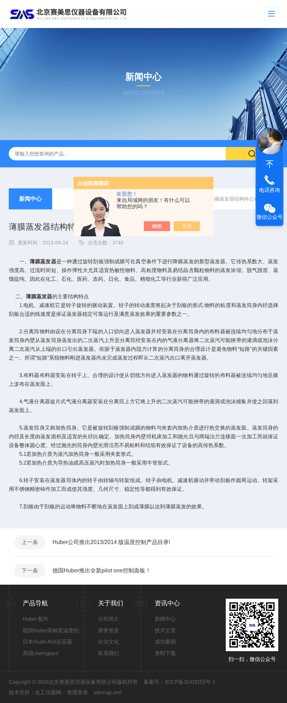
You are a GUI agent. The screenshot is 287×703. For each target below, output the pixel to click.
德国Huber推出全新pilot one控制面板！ (101, 570)
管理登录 (77, 692)
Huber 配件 (36, 619)
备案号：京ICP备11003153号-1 (179, 682)
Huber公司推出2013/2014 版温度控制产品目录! (111, 542)
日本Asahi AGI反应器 (47, 642)
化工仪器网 (48, 692)
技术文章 (165, 630)
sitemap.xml (107, 692)
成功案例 (165, 642)
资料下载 (165, 653)
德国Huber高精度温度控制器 (53, 630)
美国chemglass (40, 653)
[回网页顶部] (269, 164)
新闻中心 (30, 199)
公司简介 (108, 619)
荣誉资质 (108, 630)
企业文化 (108, 642)
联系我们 (108, 653)
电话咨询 (269, 190)
